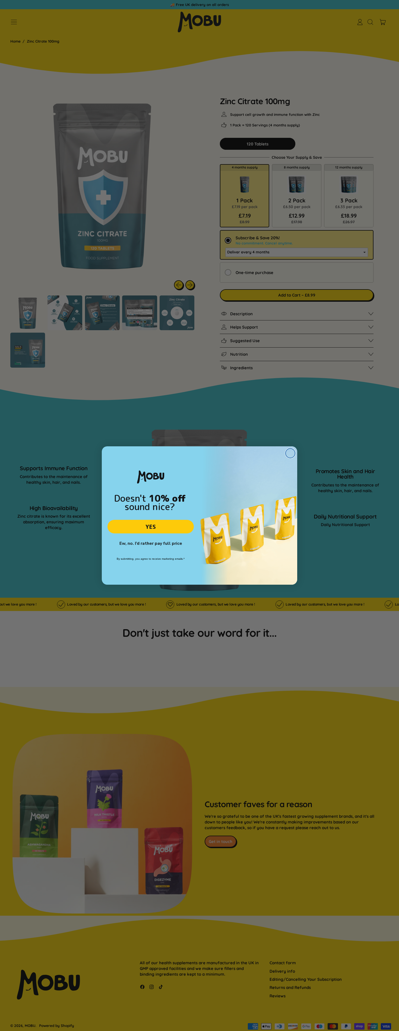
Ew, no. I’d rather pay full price (150, 543)
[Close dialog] (290, 453)
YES (150, 526)
